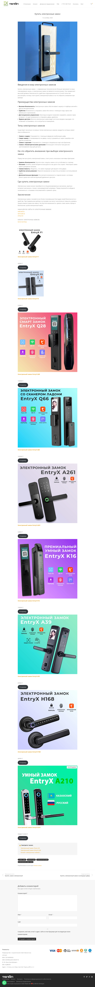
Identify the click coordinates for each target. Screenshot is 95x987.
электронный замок (43, 859)
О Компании (27, 4)
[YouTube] (92, 976)
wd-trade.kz (21, 214)
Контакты (75, 4)
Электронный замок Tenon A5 (30, 848)
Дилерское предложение (47, 4)
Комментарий (23, 893)
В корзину (23, 267)
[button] (4, 982)
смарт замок (22, 859)
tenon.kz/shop (22, 222)
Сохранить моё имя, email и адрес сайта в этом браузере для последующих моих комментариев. (44, 933)
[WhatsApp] (89, 976)
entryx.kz (20, 216)
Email (51, 915)
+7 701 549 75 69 (66, 4)
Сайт (19, 922)
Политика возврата (9, 981)
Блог (82, 4)
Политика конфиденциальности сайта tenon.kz (37, 979)
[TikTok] (87, 976)
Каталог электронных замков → (31, 852)
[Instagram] (84, 976)
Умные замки (37, 865)
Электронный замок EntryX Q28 (31, 850)
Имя (20, 915)
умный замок (31, 859)
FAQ (58, 4)
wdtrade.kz (21, 211)
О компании (5, 979)
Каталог (35, 4)
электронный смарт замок (26, 862)
